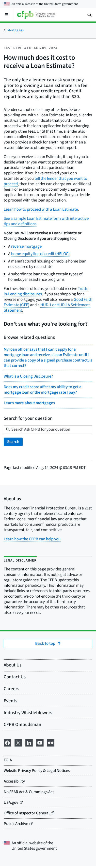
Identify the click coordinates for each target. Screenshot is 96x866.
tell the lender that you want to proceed (45, 181)
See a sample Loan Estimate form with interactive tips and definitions (46, 221)
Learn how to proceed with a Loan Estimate (41, 209)
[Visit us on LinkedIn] (29, 742)
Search (13, 442)
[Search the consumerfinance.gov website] (89, 14)
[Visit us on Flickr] (50, 742)
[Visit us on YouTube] (40, 742)
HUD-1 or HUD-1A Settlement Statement (47, 307)
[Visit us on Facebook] (7, 742)
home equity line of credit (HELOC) (40, 254)
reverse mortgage (26, 246)
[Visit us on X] (18, 742)
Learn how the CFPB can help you (32, 539)
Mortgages (15, 30)
